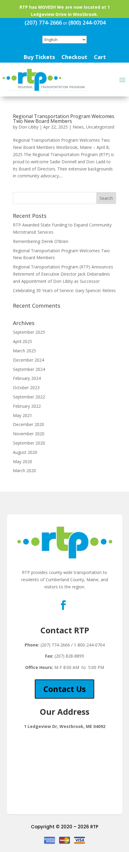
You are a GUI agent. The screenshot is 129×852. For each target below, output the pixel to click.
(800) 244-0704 (87, 22)
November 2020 (28, 433)
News (78, 127)
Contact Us (64, 689)
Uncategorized (100, 127)
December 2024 (28, 360)
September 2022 (29, 397)
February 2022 (27, 406)
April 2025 (22, 341)
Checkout (74, 58)
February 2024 (27, 378)
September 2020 (29, 443)
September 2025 (29, 332)
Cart (100, 58)
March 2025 (24, 351)
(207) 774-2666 (43, 22)
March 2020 (24, 470)
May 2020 (22, 461)
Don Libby (28, 127)
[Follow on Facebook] (63, 605)
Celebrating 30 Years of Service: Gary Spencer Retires (64, 290)
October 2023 (26, 387)
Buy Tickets (39, 58)
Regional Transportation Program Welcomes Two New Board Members (63, 118)
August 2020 (25, 452)
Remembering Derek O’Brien (40, 241)
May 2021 (22, 415)
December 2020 (28, 424)
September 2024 (29, 369)
